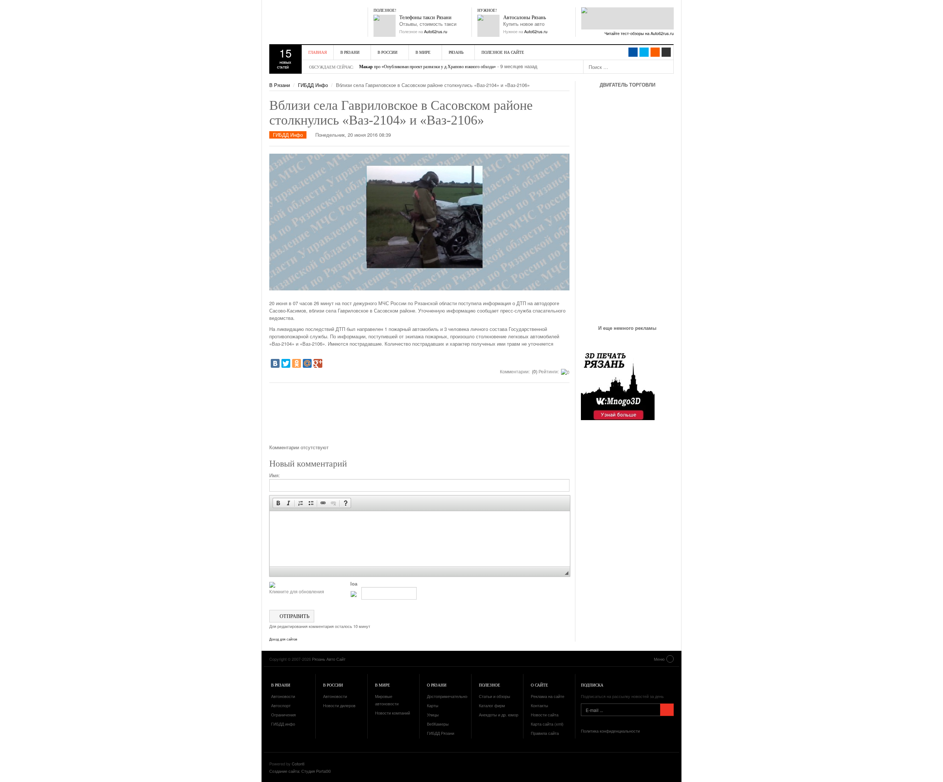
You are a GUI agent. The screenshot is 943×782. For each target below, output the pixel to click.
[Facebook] (633, 52)
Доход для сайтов (283, 639)
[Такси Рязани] (385, 26)
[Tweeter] (644, 52)
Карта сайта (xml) (547, 724)
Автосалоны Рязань (524, 17)
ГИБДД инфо (283, 724)
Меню (659, 659)
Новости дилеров (339, 705)
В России (387, 52)
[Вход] (666, 52)
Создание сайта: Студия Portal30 (300, 771)
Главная (317, 52)
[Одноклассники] (296, 363)
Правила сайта (545, 733)
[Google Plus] (317, 363)
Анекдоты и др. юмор (498, 715)
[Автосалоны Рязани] (488, 26)
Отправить (293, 615)
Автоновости (283, 696)
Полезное (489, 685)
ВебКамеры (438, 724)
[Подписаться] (667, 710)
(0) (534, 371)
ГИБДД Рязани (440, 733)
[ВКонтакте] (275, 363)
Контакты (539, 705)
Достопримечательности (450, 696)
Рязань (456, 52)
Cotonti (298, 764)
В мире (423, 52)
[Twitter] (285, 363)
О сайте (539, 685)
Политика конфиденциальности (610, 731)
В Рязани (350, 52)
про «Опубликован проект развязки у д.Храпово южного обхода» (427, 66)
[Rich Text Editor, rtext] (420, 538)
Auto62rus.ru (435, 31)
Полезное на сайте (502, 52)
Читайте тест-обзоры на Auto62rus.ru (639, 33)
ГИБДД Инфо (313, 84)
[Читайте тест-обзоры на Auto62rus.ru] (627, 18)
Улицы (433, 715)
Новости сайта (544, 715)
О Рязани (436, 685)
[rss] (655, 52)
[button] (278, 503)
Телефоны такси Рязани (425, 17)
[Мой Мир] (307, 363)
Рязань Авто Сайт (311, 22)
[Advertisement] (419, 416)
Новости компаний (392, 713)
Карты (432, 705)
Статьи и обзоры (494, 696)
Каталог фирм (492, 705)
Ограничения (283, 715)
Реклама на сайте (547, 696)
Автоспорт (281, 705)
